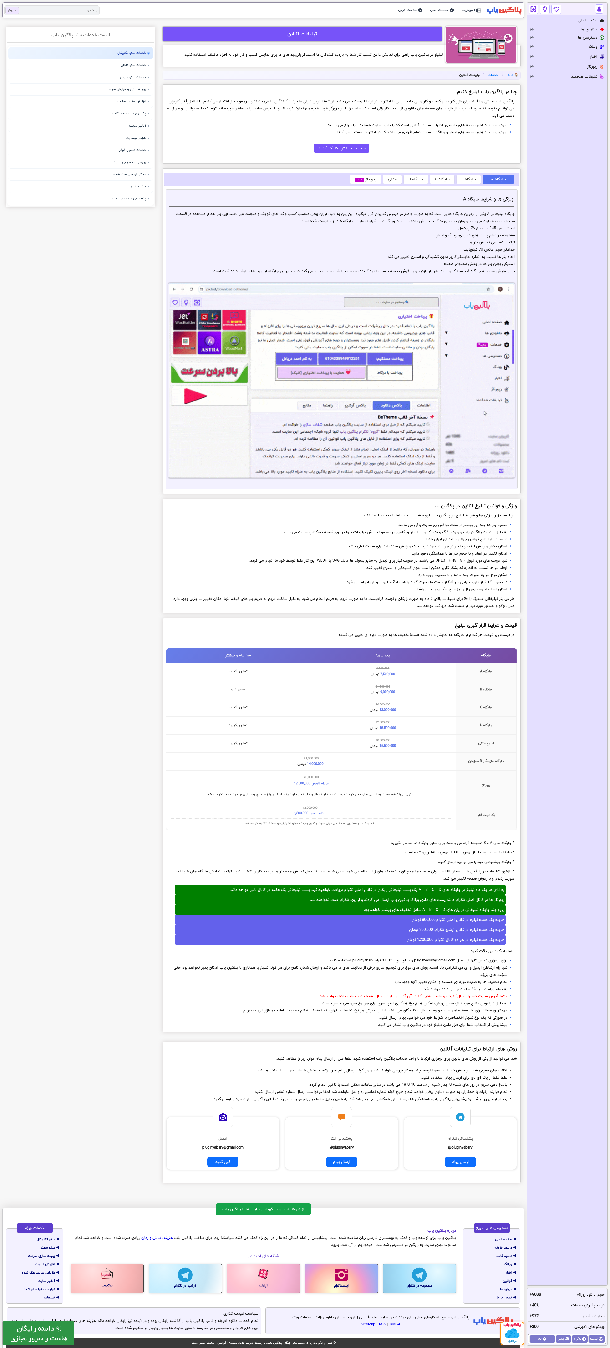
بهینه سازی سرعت (41, 1256)
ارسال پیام (460, 1162)
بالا (540, 1339)
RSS (382, 1324)
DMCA (395, 1324)
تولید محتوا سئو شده (39, 1289)
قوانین (507, 1281)
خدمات (493, 75)
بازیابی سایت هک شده (38, 1272)
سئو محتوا (47, 1247)
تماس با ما (504, 1297)
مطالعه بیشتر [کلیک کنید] (341, 148)
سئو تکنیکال (46, 1239)
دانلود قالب (504, 1256)
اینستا (594, 1339)
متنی (392, 179)
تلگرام (577, 1339)
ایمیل (561, 1339)
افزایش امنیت (45, 1264)
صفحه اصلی (503, 1239)
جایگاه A (498, 179)
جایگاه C (442, 179)
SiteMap (368, 1324)
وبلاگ (508, 1264)
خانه (510, 75)
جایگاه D (415, 179)
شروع (12, 10)
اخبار (509, 1272)
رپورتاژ (366, 179)
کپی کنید (222, 1161)
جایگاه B (468, 179)
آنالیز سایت (46, 1281)
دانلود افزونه (503, 1247)
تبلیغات (49, 1297)
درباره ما (506, 1289)
